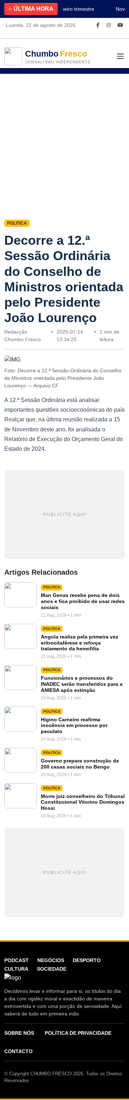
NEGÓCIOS (50, 960)
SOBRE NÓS (19, 1033)
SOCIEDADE (51, 969)
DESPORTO (87, 960)
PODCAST (16, 960)
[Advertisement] (64, 141)
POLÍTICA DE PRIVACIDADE (78, 1033)
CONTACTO (18, 1051)
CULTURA (16, 969)
